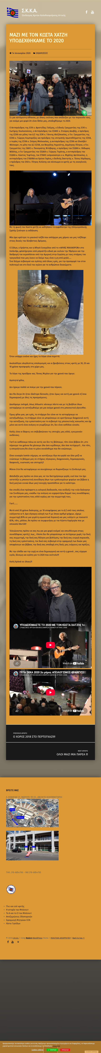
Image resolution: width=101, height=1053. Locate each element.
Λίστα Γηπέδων (13, 923)
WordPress (37, 938)
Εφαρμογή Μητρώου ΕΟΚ (18, 920)
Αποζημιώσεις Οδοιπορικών (19, 916)
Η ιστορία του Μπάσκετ (17, 910)
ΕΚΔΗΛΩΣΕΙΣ (42, 53)
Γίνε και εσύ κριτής (15, 906)
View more (56, 1046)
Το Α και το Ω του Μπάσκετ (19, 913)
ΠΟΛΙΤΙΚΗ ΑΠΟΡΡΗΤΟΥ (61, 938)
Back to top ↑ (78, 938)
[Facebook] (86, 12)
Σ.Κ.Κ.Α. (29, 11)
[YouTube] (92, 12)
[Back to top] (18, 942)
